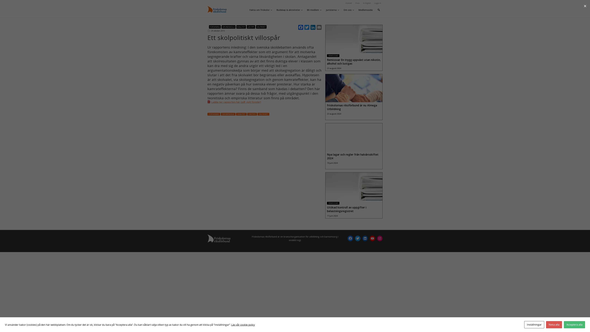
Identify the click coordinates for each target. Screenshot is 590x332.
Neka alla (554, 324)
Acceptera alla (574, 324)
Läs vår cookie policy (243, 324)
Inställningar (534, 324)
